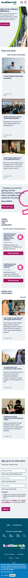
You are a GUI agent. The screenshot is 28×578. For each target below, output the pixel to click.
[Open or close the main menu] (25, 2)
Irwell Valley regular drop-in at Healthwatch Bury (13, 158)
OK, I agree (4, 575)
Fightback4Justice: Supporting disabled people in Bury (13, 418)
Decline (12, 575)
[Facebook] (18, 535)
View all (23, 297)
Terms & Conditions (9, 554)
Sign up (6, 509)
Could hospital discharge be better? (13, 77)
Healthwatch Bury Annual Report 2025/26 (10, 265)
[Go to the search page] (21, 2)
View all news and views (16, 55)
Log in (14, 562)
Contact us (17, 525)
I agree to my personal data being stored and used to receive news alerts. (14, 496)
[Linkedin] (11, 535)
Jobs (8, 525)
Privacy (14, 500)
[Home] (8, 3)
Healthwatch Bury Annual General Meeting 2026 (12, 117)
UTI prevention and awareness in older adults (13, 368)
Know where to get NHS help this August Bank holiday (13, 318)
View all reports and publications (14, 229)
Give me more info (7, 572)
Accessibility (20, 554)
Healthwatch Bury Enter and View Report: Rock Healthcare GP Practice (10, 237)
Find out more (5, 24)
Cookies (11, 558)
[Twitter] (4, 535)
